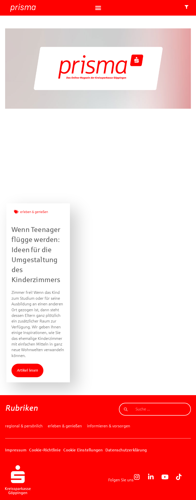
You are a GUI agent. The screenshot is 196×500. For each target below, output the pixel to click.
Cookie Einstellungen (83, 450)
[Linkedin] (154, 480)
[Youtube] (168, 480)
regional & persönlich (24, 426)
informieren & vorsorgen (108, 426)
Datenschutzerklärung (126, 450)
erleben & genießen (34, 212)
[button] (98, 8)
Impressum (16, 450)
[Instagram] (139, 480)
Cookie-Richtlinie (44, 450)
